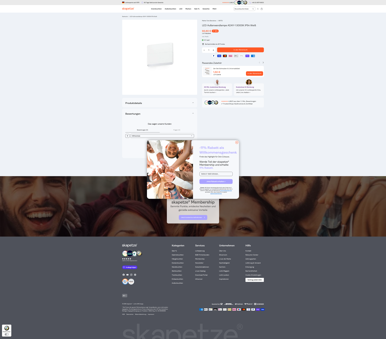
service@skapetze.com (226, 190)
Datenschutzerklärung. (216, 193)
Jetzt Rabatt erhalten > (216, 181)
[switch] (7, 334)
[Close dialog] (236, 142)
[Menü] (10, 326)
